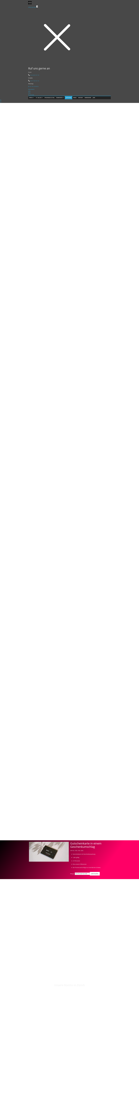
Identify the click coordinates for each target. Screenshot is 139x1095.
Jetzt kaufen (94, 874)
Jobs (29, 91)
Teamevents (59, 97)
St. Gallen (38, 97)
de (0, 100)
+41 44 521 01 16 (34, 75)
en (0, 102)
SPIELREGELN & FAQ (49, 97)
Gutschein (68, 97)
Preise (74, 97)
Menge (72, 874)
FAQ (29, 93)
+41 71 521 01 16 (34, 81)
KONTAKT (80, 97)
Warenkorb (31, 89)
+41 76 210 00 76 (33, 86)
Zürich (31, 97)
